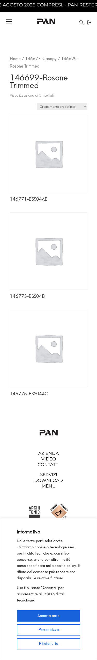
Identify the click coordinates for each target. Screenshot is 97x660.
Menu (49, 486)
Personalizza (49, 630)
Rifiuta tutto (48, 643)
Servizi (48, 474)
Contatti (48, 464)
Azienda (48, 453)
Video (48, 459)
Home (15, 58)
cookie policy (65, 566)
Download (48, 480)
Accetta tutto (48, 616)
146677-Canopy (41, 58)
